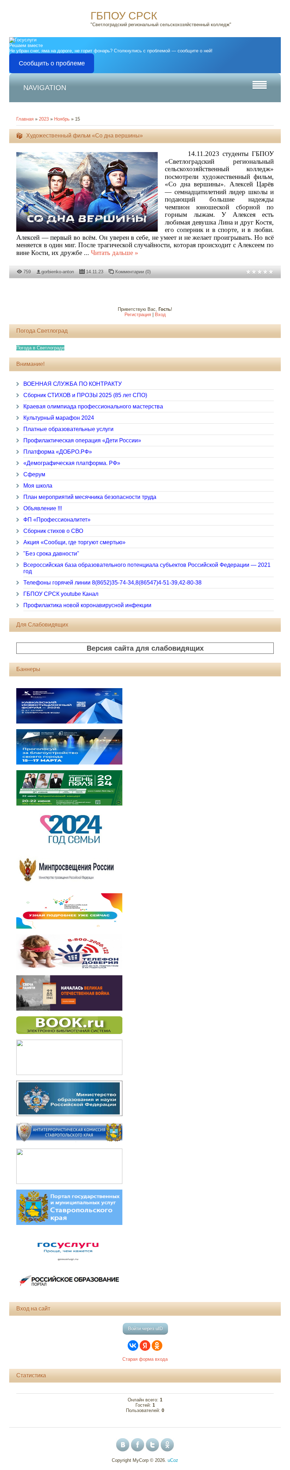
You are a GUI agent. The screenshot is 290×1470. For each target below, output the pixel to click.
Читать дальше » (114, 252)
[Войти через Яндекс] (145, 1345)
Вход (160, 314)
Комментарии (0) (133, 271)
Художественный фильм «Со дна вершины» (84, 136)
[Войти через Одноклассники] (157, 1345)
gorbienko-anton (57, 271)
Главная (25, 119)
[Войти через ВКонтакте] (133, 1345)
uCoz (173, 1460)
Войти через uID (145, 1328)
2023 (44, 119)
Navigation (44, 88)
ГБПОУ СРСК (124, 16)
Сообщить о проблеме (52, 63)
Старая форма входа (145, 1359)
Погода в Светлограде (40, 347)
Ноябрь (62, 119)
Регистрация (137, 314)
